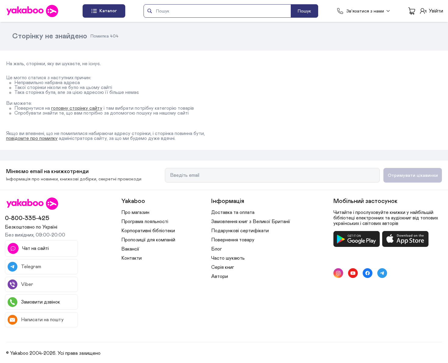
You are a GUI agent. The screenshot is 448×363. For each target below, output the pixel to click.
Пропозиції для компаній (148, 239)
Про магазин (135, 212)
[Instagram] (338, 273)
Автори (219, 276)
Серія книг (222, 267)
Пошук (304, 11)
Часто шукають (228, 258)
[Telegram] (382, 273)
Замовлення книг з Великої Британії (250, 221)
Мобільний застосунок (365, 201)
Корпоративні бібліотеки (148, 230)
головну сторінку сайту (76, 108)
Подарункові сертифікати (240, 230)
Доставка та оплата (232, 212)
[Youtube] (353, 273)
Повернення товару (232, 239)
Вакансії (130, 249)
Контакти (131, 258)
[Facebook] (367, 273)
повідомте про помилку (32, 138)
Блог (216, 249)
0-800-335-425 (27, 218)
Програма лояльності (144, 221)
